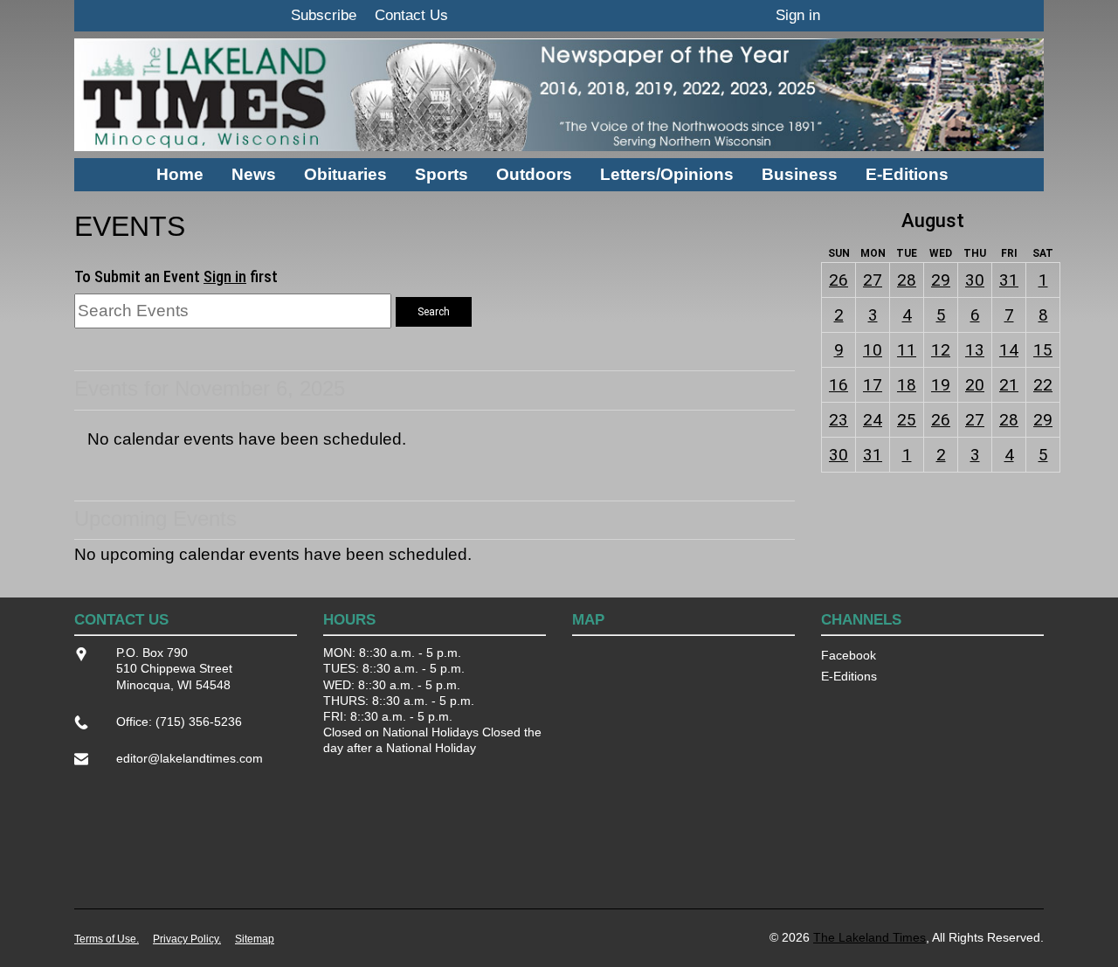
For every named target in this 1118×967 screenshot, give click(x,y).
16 (838, 385)
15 (1042, 350)
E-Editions (907, 174)
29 (940, 280)
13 (974, 350)
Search (434, 312)
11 (906, 350)
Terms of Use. (106, 939)
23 (838, 420)
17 (872, 385)
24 (872, 420)
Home (180, 174)
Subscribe (323, 15)
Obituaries (345, 174)
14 (1008, 350)
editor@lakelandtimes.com (189, 758)
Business (800, 174)
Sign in (798, 15)
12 (940, 350)
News (253, 174)
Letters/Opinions (667, 174)
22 (1042, 385)
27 (872, 280)
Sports (441, 174)
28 (906, 280)
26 (838, 280)
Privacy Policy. (187, 939)
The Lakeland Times (869, 937)
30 (974, 280)
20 (974, 385)
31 (1008, 280)
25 (906, 420)
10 (872, 350)
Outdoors (534, 174)
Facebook (848, 655)
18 (906, 385)
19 (940, 385)
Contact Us (411, 15)
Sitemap (254, 939)
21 (1008, 385)
